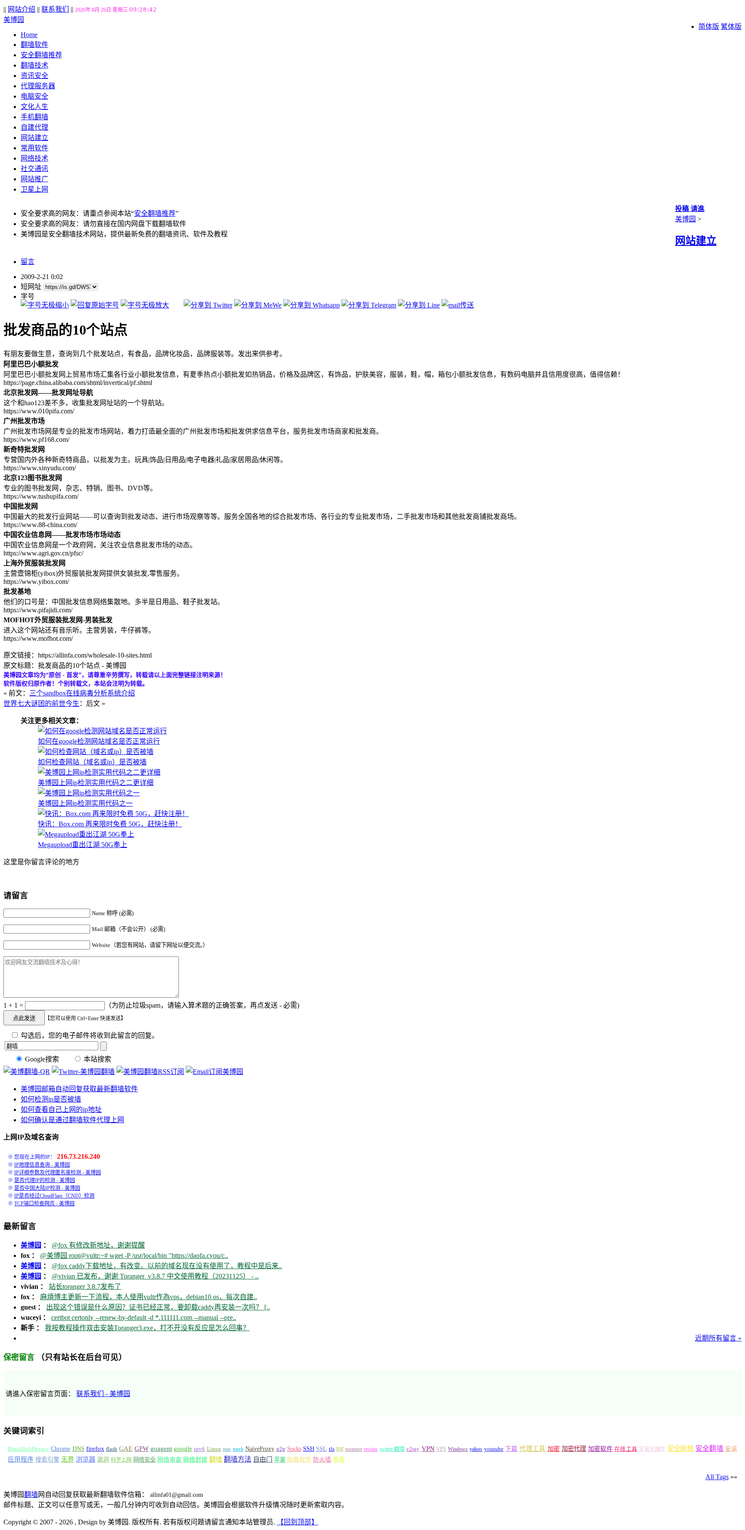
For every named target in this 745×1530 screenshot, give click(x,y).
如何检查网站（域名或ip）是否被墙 (92, 762)
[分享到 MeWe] (258, 305)
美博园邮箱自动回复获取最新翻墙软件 (79, 1088)
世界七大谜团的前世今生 (41, 703)
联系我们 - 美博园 (103, 1393)
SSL (321, 1449)
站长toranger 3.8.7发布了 (85, 1286)
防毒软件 (299, 1459)
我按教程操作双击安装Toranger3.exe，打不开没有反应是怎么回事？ (147, 1327)
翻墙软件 (34, 44)
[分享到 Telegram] (368, 305)
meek (238, 1449)
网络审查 (169, 1459)
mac (227, 1449)
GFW (142, 1448)
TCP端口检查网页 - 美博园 (44, 1204)
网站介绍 (21, 9)
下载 (511, 1449)
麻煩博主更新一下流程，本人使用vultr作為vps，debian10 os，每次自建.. (148, 1296)
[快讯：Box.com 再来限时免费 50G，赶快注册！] (113, 813)
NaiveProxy (259, 1449)
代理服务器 (38, 86)
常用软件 (34, 148)
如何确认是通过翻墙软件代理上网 (72, 1119)
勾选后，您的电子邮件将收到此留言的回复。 (89, 1035)
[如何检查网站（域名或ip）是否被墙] (95, 751)
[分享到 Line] (419, 305)
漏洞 (103, 1459)
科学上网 (121, 1460)
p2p (280, 1449)
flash (111, 1449)
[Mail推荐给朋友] (457, 305)
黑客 (339, 1459)
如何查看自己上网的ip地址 (61, 1109)
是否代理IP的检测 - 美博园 (44, 1180)
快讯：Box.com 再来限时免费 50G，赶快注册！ (110, 824)
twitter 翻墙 (392, 1449)
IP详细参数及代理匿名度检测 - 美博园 (57, 1173)
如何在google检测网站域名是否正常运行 (99, 741)
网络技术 (34, 158)
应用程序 (21, 1459)
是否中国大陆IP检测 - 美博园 (47, 1188)
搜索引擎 (47, 1459)
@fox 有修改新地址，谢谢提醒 (98, 1245)
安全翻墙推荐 (41, 55)
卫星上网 (34, 189)
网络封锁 (195, 1459)
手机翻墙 (34, 117)
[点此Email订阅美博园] (214, 1071)
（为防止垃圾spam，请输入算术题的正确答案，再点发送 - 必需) (202, 1005)
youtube (494, 1449)
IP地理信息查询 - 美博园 (42, 1165)
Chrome (60, 1448)
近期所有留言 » (718, 1338)
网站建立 (34, 137)
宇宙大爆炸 (652, 1449)
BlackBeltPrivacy (28, 1449)
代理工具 (533, 1448)
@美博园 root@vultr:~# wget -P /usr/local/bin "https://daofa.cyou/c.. (134, 1255)
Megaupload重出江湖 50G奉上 (82, 844)
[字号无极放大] (145, 305)
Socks (294, 1448)
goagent (161, 1448)
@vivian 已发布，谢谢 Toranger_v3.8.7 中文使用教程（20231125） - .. (155, 1276)
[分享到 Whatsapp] (311, 305)
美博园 (13, 19)
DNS (78, 1449)
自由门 (262, 1459)
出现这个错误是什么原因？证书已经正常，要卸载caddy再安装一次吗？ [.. (158, 1307)
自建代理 (34, 127)
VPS (441, 1449)
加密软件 (600, 1448)
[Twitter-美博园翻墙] (83, 1071)
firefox (95, 1448)
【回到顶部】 (297, 1522)
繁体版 (731, 26)
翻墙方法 (237, 1459)
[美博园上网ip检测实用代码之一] (89, 793)
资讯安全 (34, 75)
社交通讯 (34, 168)
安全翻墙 (709, 1448)
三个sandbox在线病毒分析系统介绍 (82, 693)
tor (340, 1448)
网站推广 (34, 179)
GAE (125, 1448)
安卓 (731, 1449)
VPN (428, 1448)
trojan (371, 1449)
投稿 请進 (689, 208)
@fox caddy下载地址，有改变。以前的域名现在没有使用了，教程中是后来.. (167, 1265)
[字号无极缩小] (45, 305)
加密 (554, 1448)
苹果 (279, 1459)
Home (29, 34)
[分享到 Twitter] (208, 305)
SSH (308, 1449)
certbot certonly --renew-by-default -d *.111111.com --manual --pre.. (143, 1317)
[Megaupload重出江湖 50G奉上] (86, 834)
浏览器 (85, 1459)
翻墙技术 (34, 65)
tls (332, 1449)
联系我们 (55, 9)
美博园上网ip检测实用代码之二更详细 (95, 782)
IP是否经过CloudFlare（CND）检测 (54, 1196)
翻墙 (215, 1459)
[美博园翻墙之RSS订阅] (150, 1071)
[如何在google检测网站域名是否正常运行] (102, 731)
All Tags (717, 1476)
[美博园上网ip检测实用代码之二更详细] (99, 772)
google (183, 1448)
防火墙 (322, 1459)
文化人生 (34, 106)
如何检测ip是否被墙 (51, 1099)
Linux (214, 1449)
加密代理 (574, 1448)
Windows (458, 1449)
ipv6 (199, 1449)
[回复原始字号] (95, 305)
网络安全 (144, 1459)
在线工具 (625, 1449)
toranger (353, 1449)
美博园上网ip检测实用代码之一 (85, 803)
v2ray (412, 1449)
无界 (67, 1459)
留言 (27, 261)
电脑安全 (34, 96)
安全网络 (680, 1448)
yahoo (476, 1449)
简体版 (708, 26)
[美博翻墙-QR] (26, 1071)
